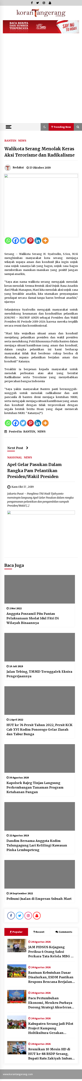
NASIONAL (14, 457)
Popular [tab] (17, 932)
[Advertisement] (41, 80)
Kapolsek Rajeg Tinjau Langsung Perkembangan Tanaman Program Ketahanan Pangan (35, 787)
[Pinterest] (30, 240)
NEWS (22, 140)
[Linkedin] (38, 240)
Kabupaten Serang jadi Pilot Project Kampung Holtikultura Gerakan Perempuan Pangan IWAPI (50, 1028)
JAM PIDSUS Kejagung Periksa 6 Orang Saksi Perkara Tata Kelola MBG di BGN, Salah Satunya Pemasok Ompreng (51, 951)
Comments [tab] (65, 932)
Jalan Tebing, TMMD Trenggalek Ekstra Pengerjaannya (39, 674)
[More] (45, 240)
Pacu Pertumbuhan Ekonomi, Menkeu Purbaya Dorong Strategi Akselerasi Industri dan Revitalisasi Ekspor (50, 1003)
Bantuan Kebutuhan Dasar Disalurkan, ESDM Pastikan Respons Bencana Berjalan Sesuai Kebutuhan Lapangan (51, 977)
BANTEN (10, 140)
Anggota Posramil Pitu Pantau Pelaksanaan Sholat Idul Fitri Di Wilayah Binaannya (32, 618)
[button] (45, 127)
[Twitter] (23, 240)
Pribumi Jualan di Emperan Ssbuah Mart (39, 899)
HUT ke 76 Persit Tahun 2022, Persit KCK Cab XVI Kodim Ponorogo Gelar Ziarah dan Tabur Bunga (39, 729)
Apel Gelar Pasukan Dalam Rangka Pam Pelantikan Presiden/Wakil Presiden (34, 470)
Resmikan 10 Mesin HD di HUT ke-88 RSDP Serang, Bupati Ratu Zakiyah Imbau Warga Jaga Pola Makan (50, 1054)
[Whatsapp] (8, 240)
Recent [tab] (39, 932)
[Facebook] (15, 240)
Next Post (15, 448)
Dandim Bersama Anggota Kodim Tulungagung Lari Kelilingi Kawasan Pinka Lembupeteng (36, 845)
